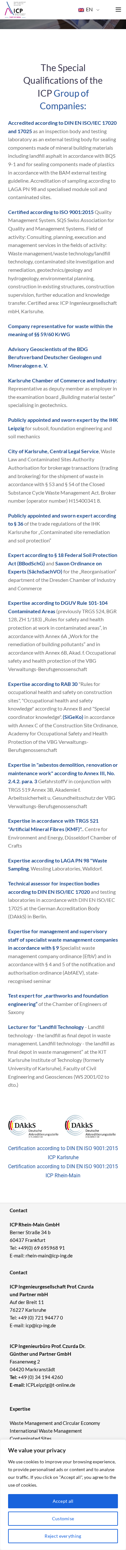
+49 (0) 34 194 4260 (40, 1377)
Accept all (63, 1501)
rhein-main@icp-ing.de (49, 1255)
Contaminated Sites (31, 1438)
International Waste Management (46, 1431)
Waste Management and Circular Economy (55, 1423)
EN (89, 9)
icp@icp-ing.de (41, 1325)
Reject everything (63, 1536)
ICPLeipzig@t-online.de (50, 1385)
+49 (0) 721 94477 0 (40, 1317)
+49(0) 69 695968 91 (41, 1248)
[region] (63, 1494)
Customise (63, 1518)
